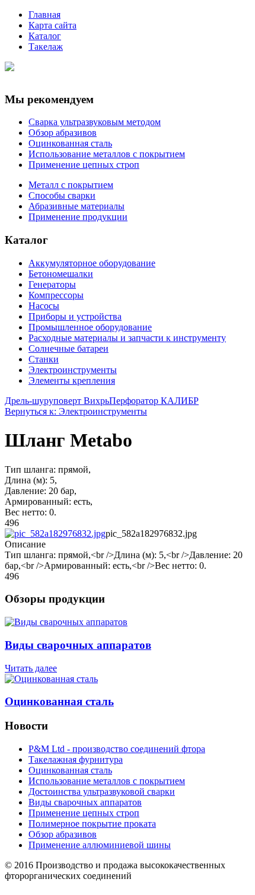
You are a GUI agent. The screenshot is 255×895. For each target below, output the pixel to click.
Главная (44, 14)
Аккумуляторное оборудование (91, 263)
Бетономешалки (60, 274)
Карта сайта (52, 25)
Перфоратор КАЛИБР (154, 401)
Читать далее (31, 668)
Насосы (43, 306)
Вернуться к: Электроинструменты (76, 411)
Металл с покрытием (70, 185)
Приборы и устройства (75, 316)
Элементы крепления (71, 380)
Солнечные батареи (68, 348)
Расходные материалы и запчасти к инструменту (127, 338)
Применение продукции (78, 217)
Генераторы (52, 284)
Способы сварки (61, 195)
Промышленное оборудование (90, 327)
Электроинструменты (72, 370)
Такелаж (45, 47)
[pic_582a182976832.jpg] (55, 533)
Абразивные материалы (76, 206)
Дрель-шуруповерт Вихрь (57, 401)
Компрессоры (56, 295)
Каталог (44, 36)
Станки (43, 359)
